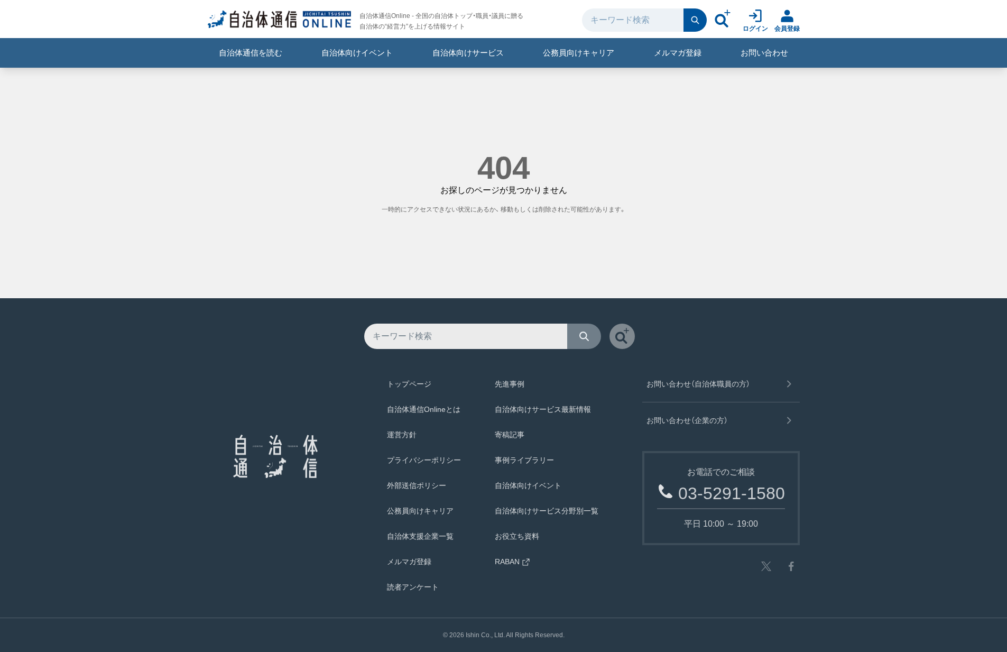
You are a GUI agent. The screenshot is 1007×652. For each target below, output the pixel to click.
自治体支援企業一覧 (420, 536)
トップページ (409, 384)
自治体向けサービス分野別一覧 (546, 511)
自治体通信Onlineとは (423, 409)
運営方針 (402, 434)
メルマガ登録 (677, 52)
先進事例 (509, 384)
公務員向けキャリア (578, 52)
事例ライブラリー (524, 460)
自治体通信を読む (250, 52)
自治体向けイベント (357, 52)
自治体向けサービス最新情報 (543, 409)
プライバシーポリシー (424, 460)
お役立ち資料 (517, 536)
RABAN (507, 561)
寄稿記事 (509, 434)
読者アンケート (413, 587)
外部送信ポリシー (416, 485)
